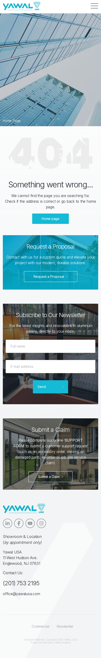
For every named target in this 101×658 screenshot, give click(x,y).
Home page (50, 219)
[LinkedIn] (7, 523)
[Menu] (94, 6)
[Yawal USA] (21, 6)
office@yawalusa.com (21, 593)
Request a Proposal (49, 277)
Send (42, 387)
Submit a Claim (49, 477)
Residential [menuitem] (65, 626)
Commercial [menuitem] (40, 626)
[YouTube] (30, 523)
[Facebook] (18, 523)
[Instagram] (41, 523)
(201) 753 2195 (21, 583)
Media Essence (62, 642)
